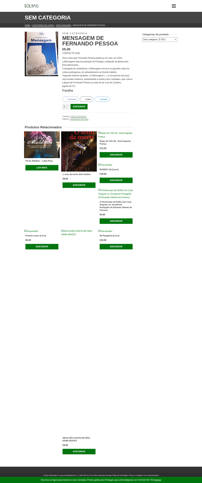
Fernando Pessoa (79, 119)
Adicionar (79, 106)
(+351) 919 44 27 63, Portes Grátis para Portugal (95, 475)
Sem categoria (78, 116)
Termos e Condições (136, 475)
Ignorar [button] (157, 480)
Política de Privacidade (120, 475)
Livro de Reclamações (151, 475)
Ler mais (42, 167)
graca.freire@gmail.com (68, 475)
